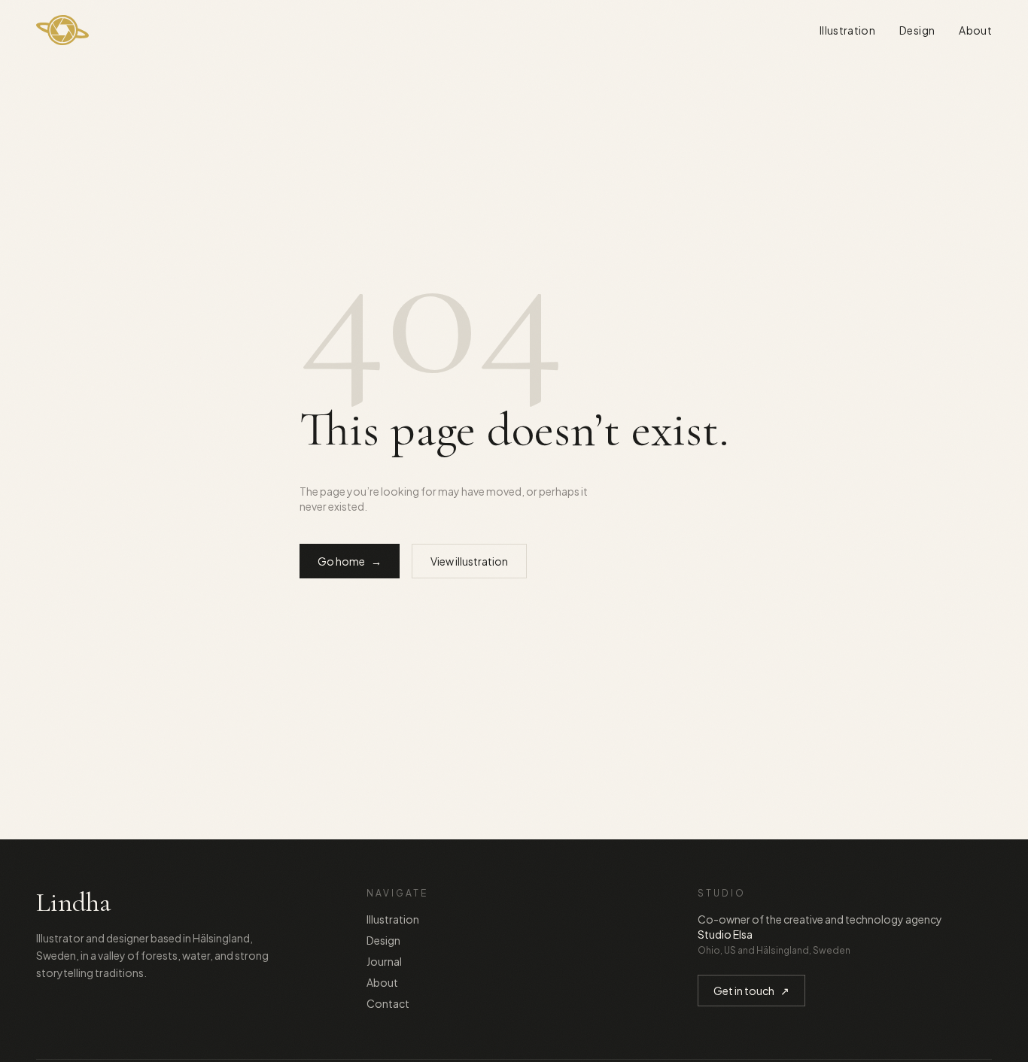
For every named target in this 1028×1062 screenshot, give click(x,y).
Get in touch (751, 990)
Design (917, 30)
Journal (384, 961)
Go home (350, 561)
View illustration (469, 561)
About (975, 30)
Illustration (847, 30)
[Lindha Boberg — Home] (62, 30)
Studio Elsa (725, 934)
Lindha (73, 903)
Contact (387, 1003)
